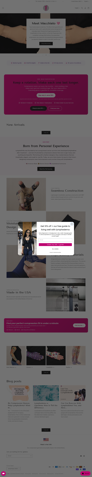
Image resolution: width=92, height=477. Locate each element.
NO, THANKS (55, 248)
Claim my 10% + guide (55, 244)
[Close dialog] (71, 224)
